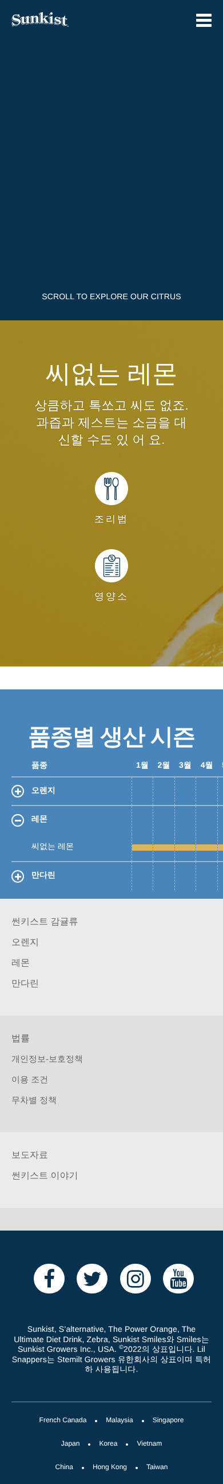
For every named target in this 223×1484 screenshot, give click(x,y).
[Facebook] (49, 1278)
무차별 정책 (34, 1100)
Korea (108, 1444)
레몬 (39, 819)
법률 (20, 1039)
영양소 (111, 597)
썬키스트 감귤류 (44, 922)
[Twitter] (92, 1278)
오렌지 (43, 791)
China (64, 1467)
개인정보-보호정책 (47, 1059)
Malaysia (119, 1421)
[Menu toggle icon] (204, 20)
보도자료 (29, 1156)
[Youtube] (178, 1278)
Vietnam (149, 1444)
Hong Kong (110, 1467)
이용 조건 (29, 1080)
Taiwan (157, 1467)
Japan (70, 1444)
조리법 (111, 520)
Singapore (168, 1421)
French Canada (63, 1421)
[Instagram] (135, 1278)
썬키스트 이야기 (44, 1176)
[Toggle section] (17, 791)
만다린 (43, 875)
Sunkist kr (55, 19)
